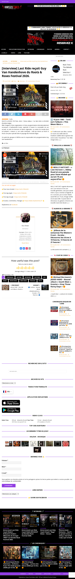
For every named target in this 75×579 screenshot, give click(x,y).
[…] (60, 140)
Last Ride (37, 277)
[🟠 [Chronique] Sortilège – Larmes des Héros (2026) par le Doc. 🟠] (30, 552)
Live (44, 277)
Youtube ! (27, 53)
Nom (4, 467)
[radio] (18, 268)
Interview (31, 49)
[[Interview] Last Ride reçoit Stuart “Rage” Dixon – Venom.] (49, 520)
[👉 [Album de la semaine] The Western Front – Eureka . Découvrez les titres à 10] (62, 219)
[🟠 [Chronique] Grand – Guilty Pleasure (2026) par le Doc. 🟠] (49, 552)
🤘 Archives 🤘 (62, 98)
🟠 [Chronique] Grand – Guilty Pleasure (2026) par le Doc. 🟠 (49, 564)
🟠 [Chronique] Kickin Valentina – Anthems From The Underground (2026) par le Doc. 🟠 (11, 565)
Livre (19, 53)
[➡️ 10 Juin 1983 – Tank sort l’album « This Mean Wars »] (62, 108)
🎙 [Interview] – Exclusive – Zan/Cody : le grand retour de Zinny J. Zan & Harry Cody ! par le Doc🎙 (67, 534)
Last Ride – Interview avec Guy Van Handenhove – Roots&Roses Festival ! (34, 182)
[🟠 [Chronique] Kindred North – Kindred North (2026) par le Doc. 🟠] (54, 322)
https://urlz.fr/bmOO (22, 189)
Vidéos (13, 53)
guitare (19, 277)
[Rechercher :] (64, 56)
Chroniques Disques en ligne (62, 303)
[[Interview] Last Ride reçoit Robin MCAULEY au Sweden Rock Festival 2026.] (30, 520)
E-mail (4, 473)
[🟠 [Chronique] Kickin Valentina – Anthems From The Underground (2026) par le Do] (11, 552)
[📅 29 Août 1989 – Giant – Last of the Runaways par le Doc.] (8, 443)
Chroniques (40, 49)
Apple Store (47, 573)
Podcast (32, 281)
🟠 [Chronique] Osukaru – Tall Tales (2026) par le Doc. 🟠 (65, 335)
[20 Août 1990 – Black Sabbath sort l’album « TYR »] (49, 443)
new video (23, 281)
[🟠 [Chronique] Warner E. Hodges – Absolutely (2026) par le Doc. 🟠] (54, 309)
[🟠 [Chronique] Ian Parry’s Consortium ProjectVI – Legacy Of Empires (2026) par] (54, 348)
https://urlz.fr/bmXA (19, 193)
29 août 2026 (64, 314)
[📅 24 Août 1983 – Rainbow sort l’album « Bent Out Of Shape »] (41, 443)
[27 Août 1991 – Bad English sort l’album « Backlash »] (25, 443)
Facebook (14, 205)
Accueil (3, 49)
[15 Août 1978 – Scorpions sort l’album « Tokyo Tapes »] (37, 450)
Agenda (57, 49)
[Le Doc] (23, 249)
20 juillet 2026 (56, 245)
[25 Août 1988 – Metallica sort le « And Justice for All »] (33, 443)
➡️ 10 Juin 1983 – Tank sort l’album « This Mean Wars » (61, 121)
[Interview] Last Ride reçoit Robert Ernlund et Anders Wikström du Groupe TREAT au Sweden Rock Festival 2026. (11, 535)
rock (40, 281)
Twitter (30, 573)
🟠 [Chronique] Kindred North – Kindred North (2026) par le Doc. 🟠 (65, 323)
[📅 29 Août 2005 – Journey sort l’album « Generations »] (17, 443)
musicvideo (13, 281)
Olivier (15, 81)
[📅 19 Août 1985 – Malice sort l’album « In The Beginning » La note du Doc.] (57, 443)
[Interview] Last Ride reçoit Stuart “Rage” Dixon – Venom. (48, 532)
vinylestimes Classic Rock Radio (9, 182)
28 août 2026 (55, 182)
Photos (49, 49)
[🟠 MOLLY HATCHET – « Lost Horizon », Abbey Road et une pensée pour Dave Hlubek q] (62, 156)
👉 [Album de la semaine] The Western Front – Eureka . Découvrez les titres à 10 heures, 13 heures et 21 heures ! (61, 236)
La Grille (4, 53)
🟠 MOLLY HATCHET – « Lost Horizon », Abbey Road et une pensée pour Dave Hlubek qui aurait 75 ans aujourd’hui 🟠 (61, 173)
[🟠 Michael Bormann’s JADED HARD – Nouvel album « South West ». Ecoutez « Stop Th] (62, 266)
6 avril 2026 (7, 81)
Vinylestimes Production (17, 49)
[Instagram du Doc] (26, 249)
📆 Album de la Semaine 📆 (62, 209)
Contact (66, 49)
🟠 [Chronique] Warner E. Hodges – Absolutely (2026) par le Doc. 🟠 (65, 309)
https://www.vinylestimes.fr (33, 201)
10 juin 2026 (55, 127)
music (5, 281)
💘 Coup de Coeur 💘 (62, 255)
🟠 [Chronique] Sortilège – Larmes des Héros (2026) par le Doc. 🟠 (30, 565)
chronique (9, 277)
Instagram (38, 573)
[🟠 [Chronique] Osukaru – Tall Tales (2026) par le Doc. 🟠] (54, 336)
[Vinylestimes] (20, 249)
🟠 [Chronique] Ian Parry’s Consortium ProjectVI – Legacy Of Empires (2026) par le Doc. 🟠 (65, 349)
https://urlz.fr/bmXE (20, 197)
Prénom (5, 460)
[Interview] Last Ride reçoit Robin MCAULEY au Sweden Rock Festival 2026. (30, 533)
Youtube (65, 573)
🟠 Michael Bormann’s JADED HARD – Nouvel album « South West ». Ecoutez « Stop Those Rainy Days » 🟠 (61, 282)
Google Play (56, 573)
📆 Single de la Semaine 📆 (62, 145)
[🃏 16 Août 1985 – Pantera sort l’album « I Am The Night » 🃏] (65, 443)
